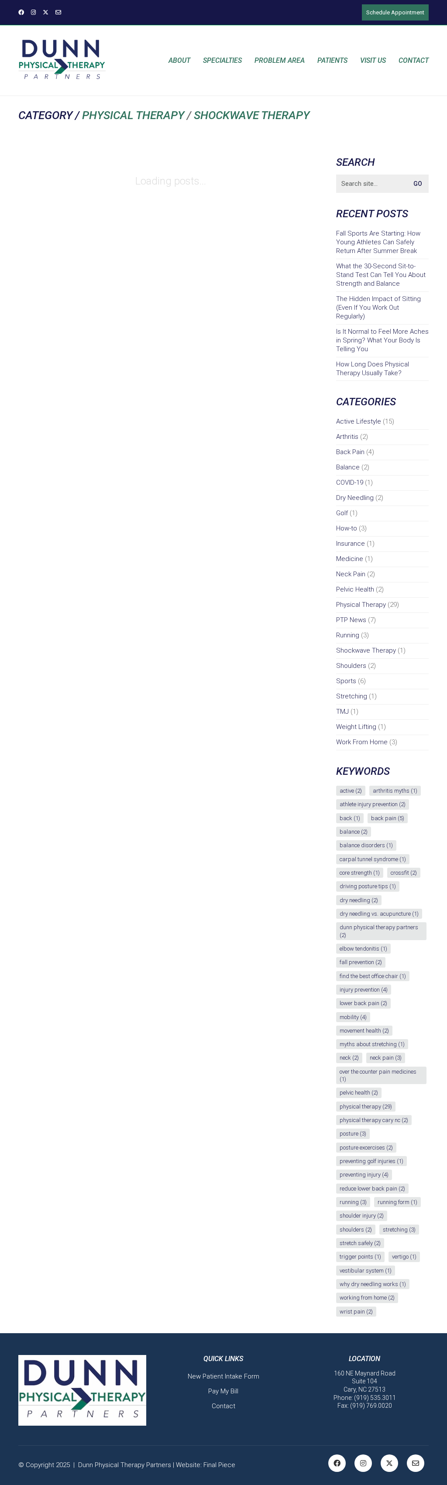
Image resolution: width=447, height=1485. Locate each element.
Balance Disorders (366, 845)
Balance (348, 467)
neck (349, 1057)
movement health (364, 1030)
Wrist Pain (356, 1311)
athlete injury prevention (373, 804)
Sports (346, 681)
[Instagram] (363, 1463)
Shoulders (351, 666)
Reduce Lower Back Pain (372, 1188)
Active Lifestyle (358, 421)
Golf (342, 513)
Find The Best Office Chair (373, 976)
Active (351, 790)
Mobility (353, 1017)
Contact (223, 1406)
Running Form (397, 1202)
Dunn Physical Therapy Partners (379, 931)
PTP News (351, 620)
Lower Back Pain (363, 1003)
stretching (399, 1229)
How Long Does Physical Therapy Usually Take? (372, 368)
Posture (353, 1133)
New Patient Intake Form (223, 1376)
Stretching (351, 696)
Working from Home (367, 1297)
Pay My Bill (223, 1391)
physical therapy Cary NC (374, 1120)
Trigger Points (360, 1256)
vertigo (404, 1256)
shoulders (356, 1229)
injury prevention (364, 989)
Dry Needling (355, 498)
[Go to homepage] (62, 60)
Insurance (350, 543)
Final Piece (219, 1465)
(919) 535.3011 (375, 1397)
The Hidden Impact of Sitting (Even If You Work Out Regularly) (378, 307)
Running (347, 635)
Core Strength (360, 872)
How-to (346, 528)
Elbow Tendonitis (363, 948)
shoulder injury (362, 1215)
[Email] (415, 1463)
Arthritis (347, 437)
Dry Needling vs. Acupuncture (379, 913)
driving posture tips (368, 886)
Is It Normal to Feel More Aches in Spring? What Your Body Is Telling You (382, 340)
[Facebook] (337, 1463)
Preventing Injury (364, 1174)
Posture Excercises (366, 1147)
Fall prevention (361, 962)
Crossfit (404, 872)
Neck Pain (350, 574)
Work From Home (362, 742)
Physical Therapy (133, 115)
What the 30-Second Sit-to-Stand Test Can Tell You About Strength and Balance (381, 274)
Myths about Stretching (372, 1044)
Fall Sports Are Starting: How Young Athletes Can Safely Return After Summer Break (378, 242)
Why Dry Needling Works (373, 1284)
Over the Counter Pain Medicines (378, 1075)
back (350, 818)
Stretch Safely (360, 1243)
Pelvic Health (355, 589)
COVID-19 (349, 482)
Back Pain (350, 452)
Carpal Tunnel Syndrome (373, 859)
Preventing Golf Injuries (371, 1161)
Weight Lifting (356, 727)
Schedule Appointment (395, 12)
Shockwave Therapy (251, 115)
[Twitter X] (389, 1463)
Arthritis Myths (395, 790)
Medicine (349, 559)
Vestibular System (366, 1270)
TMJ (342, 711)
